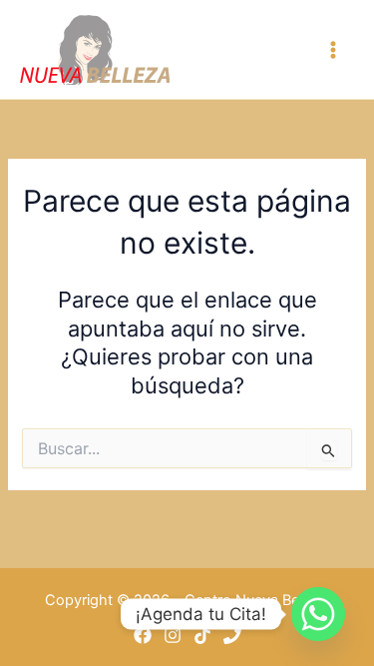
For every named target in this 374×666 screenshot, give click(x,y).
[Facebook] (143, 635)
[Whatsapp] (318, 614)
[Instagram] (173, 635)
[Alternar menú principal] (333, 50)
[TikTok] (202, 635)
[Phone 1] (232, 635)
